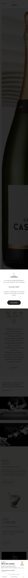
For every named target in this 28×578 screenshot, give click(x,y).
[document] (14, 289)
